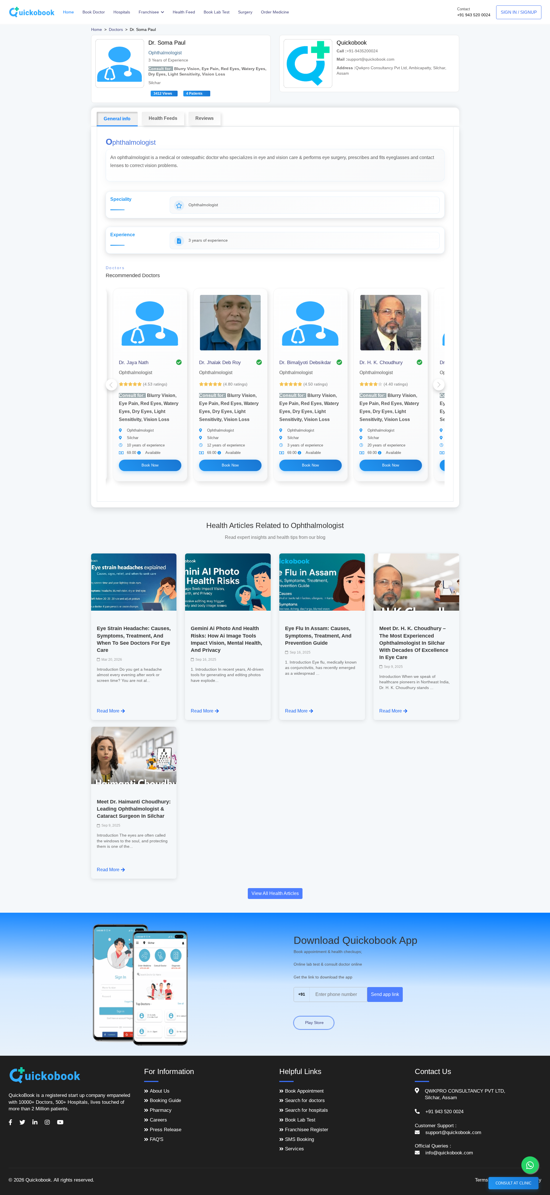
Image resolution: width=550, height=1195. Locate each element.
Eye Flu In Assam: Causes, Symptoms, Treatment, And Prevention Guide (318, 636)
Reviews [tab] (204, 118)
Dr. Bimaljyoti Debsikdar (305, 362)
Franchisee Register (306, 1129)
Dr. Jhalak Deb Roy (220, 362)
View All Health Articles (275, 893)
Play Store (314, 1022)
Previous (111, 384)
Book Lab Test (216, 12)
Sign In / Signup (519, 12)
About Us (160, 1091)
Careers (158, 1120)
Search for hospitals (306, 1110)
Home (68, 12)
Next (439, 384)
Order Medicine (275, 12)
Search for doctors (305, 1100)
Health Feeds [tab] (163, 118)
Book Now (150, 465)
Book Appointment (304, 1091)
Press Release (165, 1129)
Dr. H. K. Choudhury (381, 362)
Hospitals (121, 12)
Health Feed (184, 12)
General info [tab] (117, 118)
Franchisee (149, 12)
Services (294, 1149)
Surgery (245, 12)
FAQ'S (156, 1139)
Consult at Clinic (513, 1183)
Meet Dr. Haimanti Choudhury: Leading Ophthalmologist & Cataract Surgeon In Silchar (134, 809)
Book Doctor (93, 12)
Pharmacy (161, 1110)
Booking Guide (165, 1100)
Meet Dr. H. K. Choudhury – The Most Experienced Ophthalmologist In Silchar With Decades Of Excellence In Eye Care (413, 643)
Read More (108, 710)
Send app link (385, 994)
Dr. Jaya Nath (133, 362)
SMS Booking (299, 1139)
